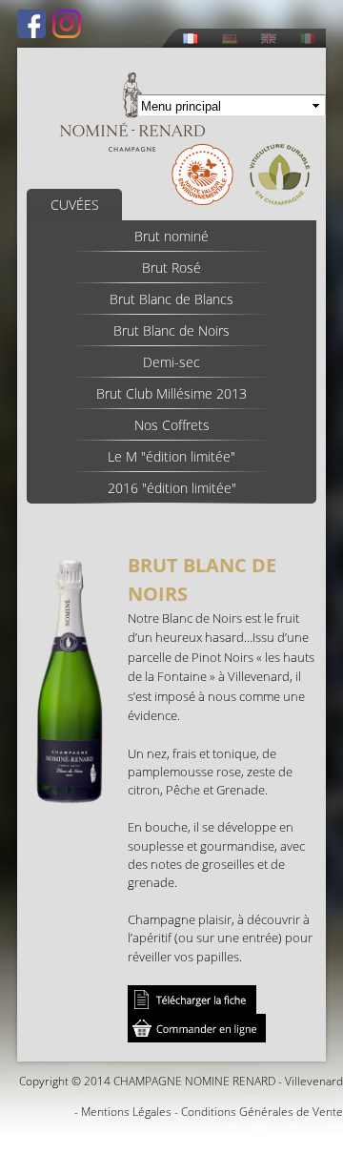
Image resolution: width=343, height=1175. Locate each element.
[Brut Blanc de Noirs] (70, 794)
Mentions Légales (126, 1111)
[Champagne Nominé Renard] (132, 112)
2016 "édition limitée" (172, 488)
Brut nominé (171, 236)
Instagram (66, 24)
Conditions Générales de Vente (262, 1111)
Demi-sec (171, 362)
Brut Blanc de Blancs (171, 299)
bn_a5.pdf (192, 999)
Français (190, 38)
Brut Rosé (171, 267)
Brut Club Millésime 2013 (171, 393)
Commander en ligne (197, 1028)
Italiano (307, 38)
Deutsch (229, 38)
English (268, 38)
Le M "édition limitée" (171, 456)
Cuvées (74, 205)
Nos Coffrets (172, 425)
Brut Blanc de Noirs (171, 330)
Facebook (31, 24)
